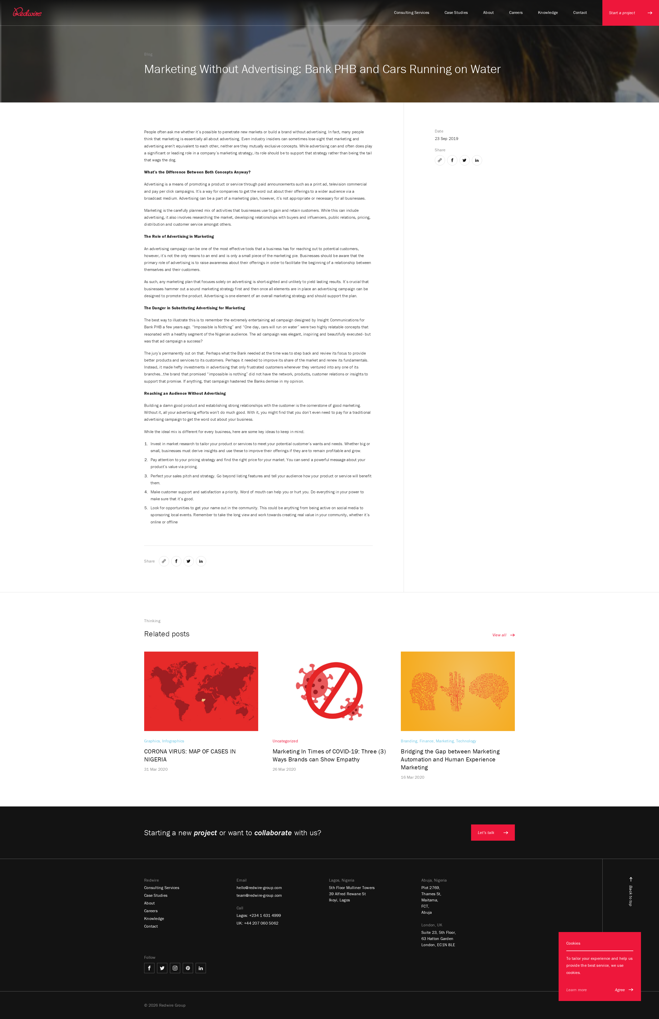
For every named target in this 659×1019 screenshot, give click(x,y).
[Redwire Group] (27, 11)
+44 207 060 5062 (261, 923)
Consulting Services (161, 887)
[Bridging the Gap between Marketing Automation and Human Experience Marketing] (458, 691)
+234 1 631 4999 (265, 915)
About (149, 903)
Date (439, 131)
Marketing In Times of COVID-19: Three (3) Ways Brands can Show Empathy (329, 755)
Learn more (576, 989)
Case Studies (155, 895)
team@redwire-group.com (259, 895)
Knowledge (154, 918)
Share (149, 561)
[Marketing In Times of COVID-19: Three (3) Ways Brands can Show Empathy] (330, 691)
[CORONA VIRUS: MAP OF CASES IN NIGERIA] (201, 691)
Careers (151, 910)
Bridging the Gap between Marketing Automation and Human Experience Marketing (450, 759)
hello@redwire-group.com (259, 887)
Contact (151, 926)
